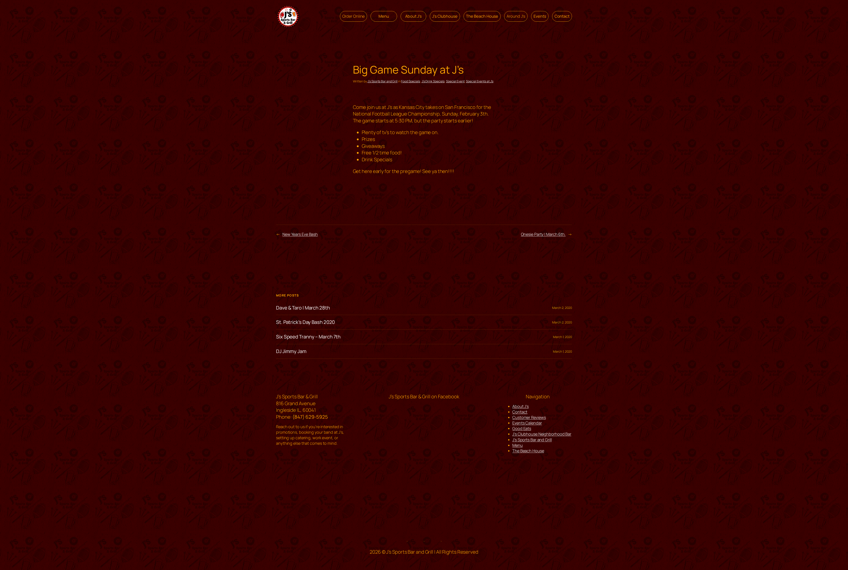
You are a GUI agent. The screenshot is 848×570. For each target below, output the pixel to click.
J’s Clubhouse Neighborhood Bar (541, 434)
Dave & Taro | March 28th (303, 308)
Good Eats (521, 428)
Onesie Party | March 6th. (543, 234)
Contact (519, 411)
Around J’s (516, 16)
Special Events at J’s (479, 81)
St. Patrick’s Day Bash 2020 (305, 322)
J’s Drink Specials (433, 81)
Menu (517, 445)
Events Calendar (527, 423)
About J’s (520, 406)
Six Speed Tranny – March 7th (308, 337)
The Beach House (528, 450)
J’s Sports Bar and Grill (382, 81)
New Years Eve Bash (300, 234)
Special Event (455, 81)
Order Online (353, 16)
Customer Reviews (529, 417)
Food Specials (410, 81)
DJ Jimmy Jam (291, 351)
